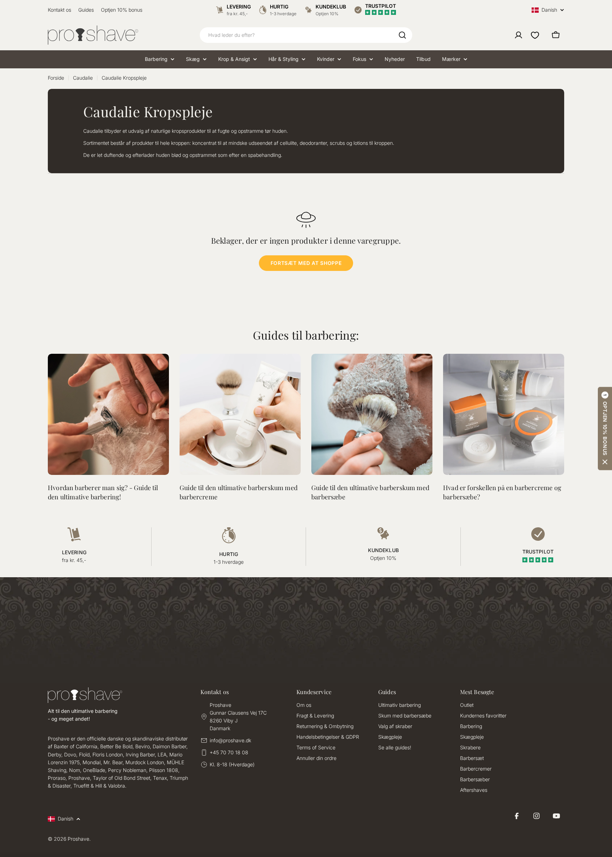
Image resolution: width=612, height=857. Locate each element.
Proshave (78, 839)
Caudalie (83, 78)
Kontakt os (59, 10)
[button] (605, 428)
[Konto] (518, 35)
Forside (56, 78)
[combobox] (306, 35)
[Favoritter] (535, 35)
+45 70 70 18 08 (229, 752)
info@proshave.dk (230, 740)
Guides (86, 10)
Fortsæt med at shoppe (306, 263)
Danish (549, 10)
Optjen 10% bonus (121, 10)
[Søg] (402, 35)
